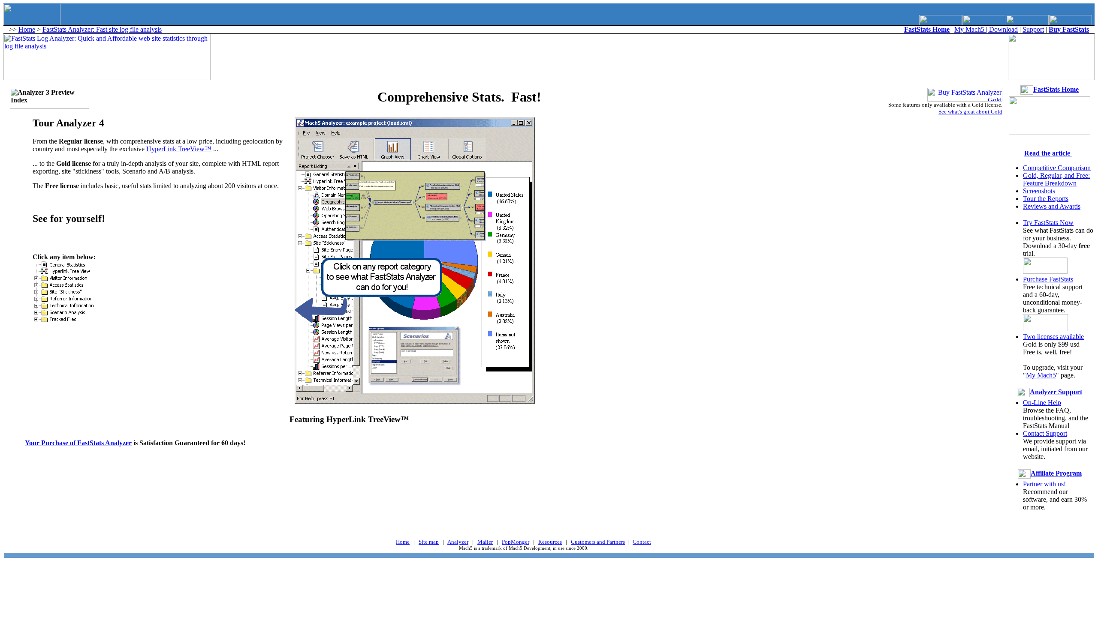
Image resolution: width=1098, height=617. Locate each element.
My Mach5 (1041, 375)
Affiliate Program (1056, 473)
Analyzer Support (1056, 391)
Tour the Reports (1045, 198)
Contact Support (1045, 433)
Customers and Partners (598, 542)
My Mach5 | (971, 29)
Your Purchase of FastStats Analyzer (78, 442)
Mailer (485, 542)
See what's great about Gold (970, 111)
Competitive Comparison (1057, 167)
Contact (642, 542)
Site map (429, 542)
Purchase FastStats (1048, 279)
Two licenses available (1053, 336)
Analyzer (457, 542)
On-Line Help (1042, 402)
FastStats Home (1056, 89)
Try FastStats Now (1048, 222)
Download (1003, 29)
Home (26, 29)
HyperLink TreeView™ (178, 149)
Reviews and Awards (1051, 206)
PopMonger (515, 542)
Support (1033, 29)
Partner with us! (1044, 484)
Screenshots (1039, 191)
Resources (550, 542)
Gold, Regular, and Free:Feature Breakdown (1056, 179)
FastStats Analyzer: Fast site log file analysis (102, 29)
